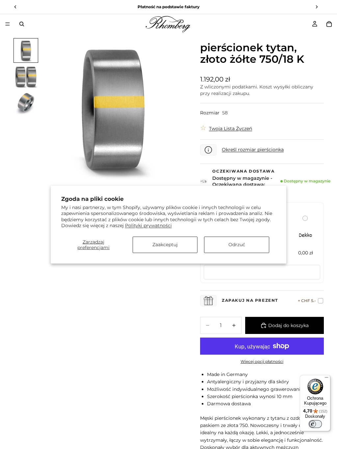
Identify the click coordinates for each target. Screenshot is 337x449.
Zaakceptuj (165, 245)
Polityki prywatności (148, 225)
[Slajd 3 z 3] (26, 103)
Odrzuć (236, 245)
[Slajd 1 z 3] (26, 50)
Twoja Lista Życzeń (230, 128)
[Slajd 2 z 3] (26, 76)
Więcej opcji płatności (262, 361)
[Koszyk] (329, 24)
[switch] (315, 424)
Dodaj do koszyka (288, 325)
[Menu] (7, 24)
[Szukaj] (21, 24)
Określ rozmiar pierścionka (253, 150)
